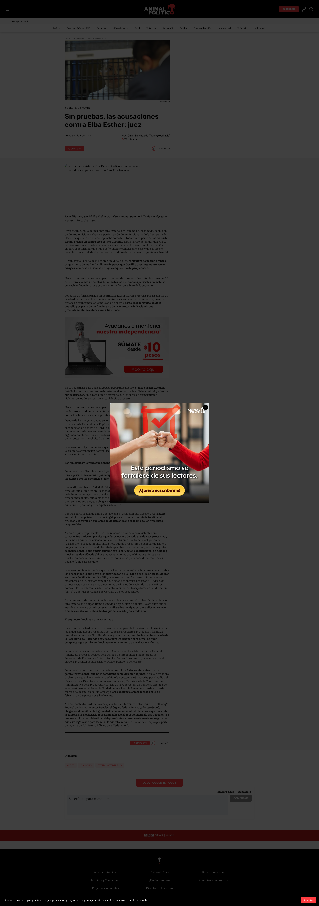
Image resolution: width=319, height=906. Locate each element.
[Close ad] (205, 407)
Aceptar (309, 900)
